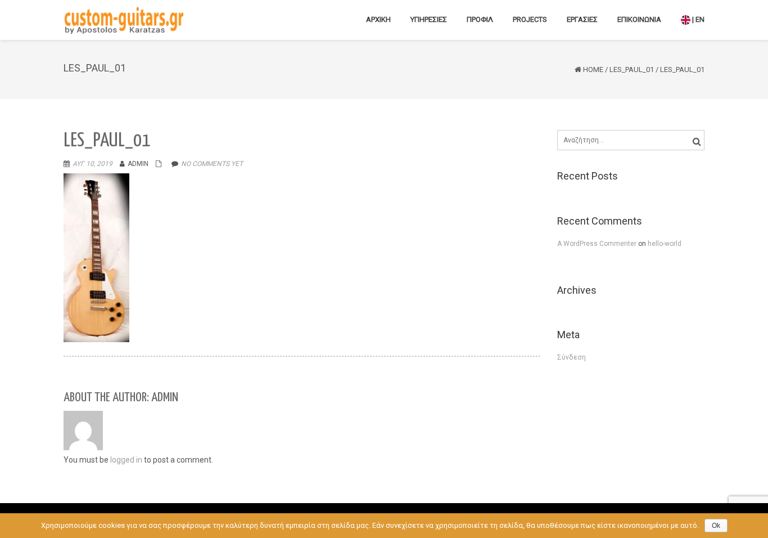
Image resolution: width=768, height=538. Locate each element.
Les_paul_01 (631, 69)
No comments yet (212, 164)
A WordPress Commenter (597, 244)
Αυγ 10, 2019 (92, 164)
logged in (126, 459)
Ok (716, 526)
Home (593, 69)
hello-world (664, 244)
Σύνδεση (571, 357)
